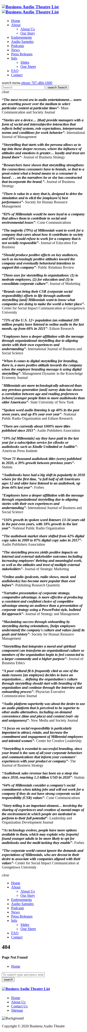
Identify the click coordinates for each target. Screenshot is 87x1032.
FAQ (15, 71)
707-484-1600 (36, 83)
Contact (17, 75)
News (15, 50)
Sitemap (17, 1010)
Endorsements (21, 37)
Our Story (27, 33)
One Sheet (28, 67)
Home (15, 21)
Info (14, 58)
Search (57, 87)
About (15, 25)
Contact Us (19, 1006)
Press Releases (21, 54)
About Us (27, 29)
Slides (24, 62)
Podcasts (17, 46)
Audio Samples (22, 42)
